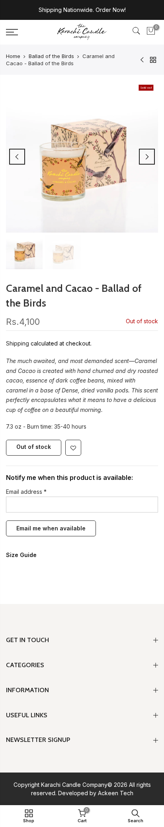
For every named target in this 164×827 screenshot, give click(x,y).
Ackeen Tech (115, 793)
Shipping (17, 343)
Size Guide (21, 555)
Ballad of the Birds (51, 56)
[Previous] (17, 157)
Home (13, 56)
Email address (26, 491)
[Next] (147, 157)
